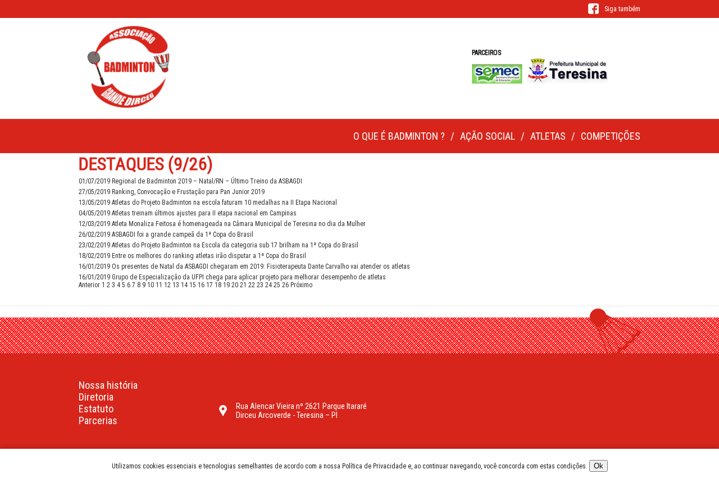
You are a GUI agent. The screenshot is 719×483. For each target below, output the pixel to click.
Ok (598, 466)
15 (192, 285)
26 (285, 285)
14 (184, 285)
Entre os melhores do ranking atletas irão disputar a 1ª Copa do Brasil (192, 256)
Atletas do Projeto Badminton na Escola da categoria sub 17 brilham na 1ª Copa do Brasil (218, 245)
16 (201, 285)
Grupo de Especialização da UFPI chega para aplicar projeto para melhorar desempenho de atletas (232, 277)
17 (209, 285)
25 (277, 285)
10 (150, 285)
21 (243, 285)
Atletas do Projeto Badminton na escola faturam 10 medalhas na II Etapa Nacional (208, 202)
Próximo (301, 285)
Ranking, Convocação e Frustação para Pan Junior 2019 (172, 192)
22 (251, 285)
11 (159, 285)
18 (218, 285)
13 (175, 285)
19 (226, 285)
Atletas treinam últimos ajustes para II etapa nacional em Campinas (188, 213)
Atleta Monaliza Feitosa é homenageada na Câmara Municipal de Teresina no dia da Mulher (222, 224)
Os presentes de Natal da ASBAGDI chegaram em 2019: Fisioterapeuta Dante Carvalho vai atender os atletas (244, 266)
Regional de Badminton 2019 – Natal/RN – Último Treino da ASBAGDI (190, 181)
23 (260, 285)
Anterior (89, 285)
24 (268, 285)
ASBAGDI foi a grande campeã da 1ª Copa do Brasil (166, 234)
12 (167, 285)
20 (234, 285)
